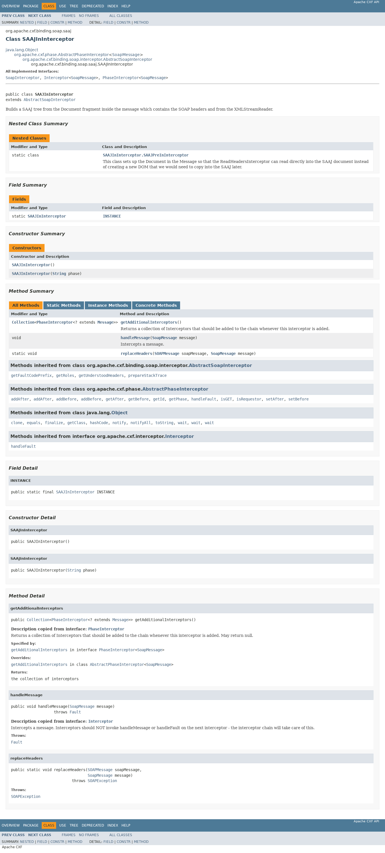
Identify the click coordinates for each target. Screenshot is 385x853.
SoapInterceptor (22, 77)
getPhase (178, 399)
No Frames (89, 16)
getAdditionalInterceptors (149, 322)
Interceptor (56, 77)
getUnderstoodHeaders (101, 375)
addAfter (20, 399)
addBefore (66, 399)
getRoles (65, 375)
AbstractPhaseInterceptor (175, 389)
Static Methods (64, 305)
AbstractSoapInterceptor (50, 99)
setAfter (275, 399)
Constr (57, 22)
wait (182, 422)
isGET (226, 399)
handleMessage (135, 337)
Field (42, 22)
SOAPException (102, 780)
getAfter (115, 399)
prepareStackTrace (147, 375)
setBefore (298, 399)
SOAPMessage (166, 353)
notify (119, 422)
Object (119, 412)
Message (105, 322)
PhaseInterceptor (121, 77)
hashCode (99, 422)
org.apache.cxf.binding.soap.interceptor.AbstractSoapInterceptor (87, 59)
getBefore (138, 399)
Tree (74, 6)
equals (33, 422)
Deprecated (93, 6)
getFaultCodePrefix (31, 375)
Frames (69, 16)
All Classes (120, 16)
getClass (76, 422)
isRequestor (248, 399)
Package (31, 6)
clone (16, 422)
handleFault (203, 399)
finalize (54, 422)
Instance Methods (108, 305)
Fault (75, 712)
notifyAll (140, 422)
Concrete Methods (156, 305)
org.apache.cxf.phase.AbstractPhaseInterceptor (61, 54)
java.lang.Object (22, 50)
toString (164, 422)
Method (75, 22)
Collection (23, 322)
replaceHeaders (136, 353)
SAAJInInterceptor (47, 216)
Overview (11, 6)
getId (158, 399)
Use (62, 6)
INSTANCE (112, 216)
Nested (27, 22)
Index (112, 6)
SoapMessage (126, 54)
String (59, 273)
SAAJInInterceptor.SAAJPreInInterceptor (146, 155)
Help (125, 6)
